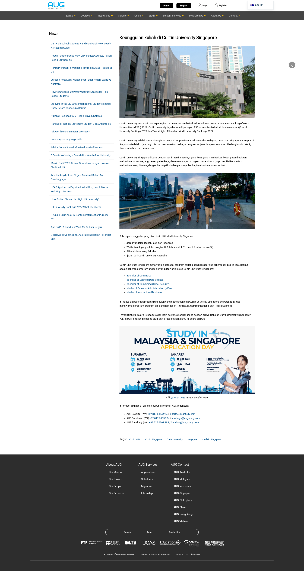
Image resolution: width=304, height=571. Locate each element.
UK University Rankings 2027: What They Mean (76, 207)
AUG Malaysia (181, 479)
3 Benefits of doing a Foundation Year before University (81, 155)
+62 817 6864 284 (157, 414)
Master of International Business (144, 292)
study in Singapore (211, 439)
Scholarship (148, 479)
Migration (146, 486)
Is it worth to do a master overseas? (70, 131)
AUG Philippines (182, 500)
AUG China (179, 507)
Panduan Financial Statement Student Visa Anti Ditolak (81, 123)
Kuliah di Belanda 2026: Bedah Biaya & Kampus (76, 116)
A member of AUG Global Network (119, 554)
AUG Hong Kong (182, 514)
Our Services (116, 493)
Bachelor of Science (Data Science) (145, 279)
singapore (192, 439)
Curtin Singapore (153, 439)
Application (147, 472)
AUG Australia (181, 472)
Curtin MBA (134, 439)
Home (166, 5)
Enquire (183, 5)
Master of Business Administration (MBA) (149, 288)
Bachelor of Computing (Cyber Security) (148, 284)
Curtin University (175, 439)
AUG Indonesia (182, 486)
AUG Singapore (182, 493)
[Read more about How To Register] (215, 548)
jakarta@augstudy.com (182, 414)
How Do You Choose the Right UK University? (75, 199)
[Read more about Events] (187, 359)
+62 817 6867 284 (159, 422)
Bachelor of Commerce (138, 275)
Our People (115, 486)
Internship (147, 493)
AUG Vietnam (181, 521)
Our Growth (115, 479)
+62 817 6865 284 (159, 418)
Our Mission (116, 472)
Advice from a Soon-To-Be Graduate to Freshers (77, 147)
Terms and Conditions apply (188, 554)
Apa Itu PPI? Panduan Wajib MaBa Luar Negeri (76, 227)
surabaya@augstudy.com (186, 418)
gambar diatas (178, 397)
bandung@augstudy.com (185, 422)
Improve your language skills (66, 139)
